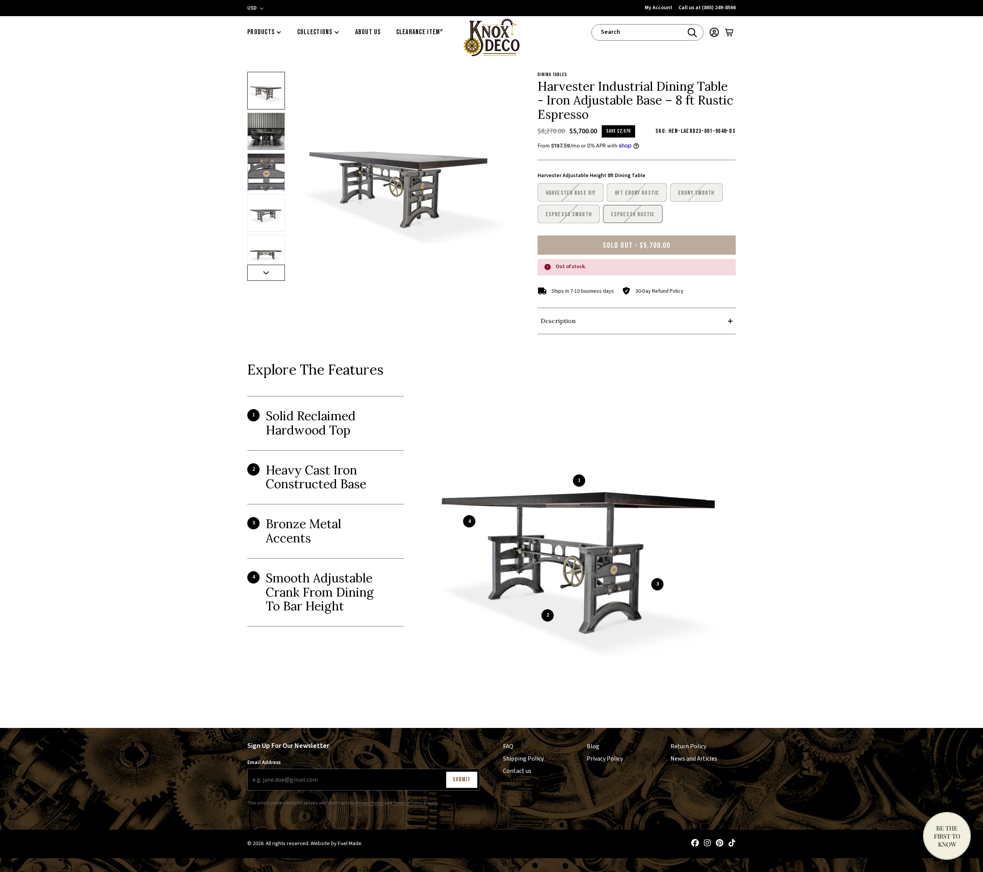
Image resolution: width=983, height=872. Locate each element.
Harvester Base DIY (571, 193)
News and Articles (693, 758)
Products (261, 32)
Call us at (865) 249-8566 (707, 8)
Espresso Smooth (569, 214)
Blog (593, 746)
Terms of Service (409, 803)
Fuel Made (349, 844)
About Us (368, 32)
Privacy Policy (370, 803)
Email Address (264, 762)
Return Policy (688, 746)
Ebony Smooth (696, 193)
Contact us (517, 771)
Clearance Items (420, 32)
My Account (658, 8)
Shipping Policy (523, 758)
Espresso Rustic (633, 214)
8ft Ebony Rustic (637, 193)
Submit (462, 779)
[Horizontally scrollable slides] (401, 176)
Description (558, 321)
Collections (315, 32)
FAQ (508, 746)
